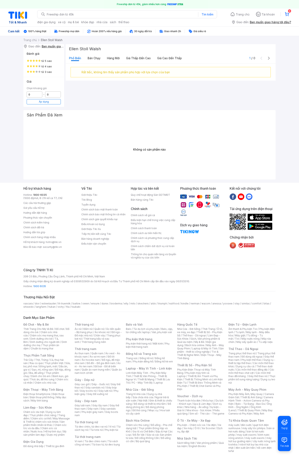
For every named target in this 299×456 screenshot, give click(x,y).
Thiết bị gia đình (55, 446)
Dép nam (93, 408)
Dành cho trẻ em (40, 376)
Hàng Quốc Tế (187, 324)
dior (37, 303)
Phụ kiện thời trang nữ (138, 343)
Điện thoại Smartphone (36, 394)
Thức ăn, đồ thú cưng (42, 379)
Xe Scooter (208, 428)
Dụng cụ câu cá (245, 366)
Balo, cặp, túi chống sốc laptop (149, 330)
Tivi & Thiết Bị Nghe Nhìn (197, 353)
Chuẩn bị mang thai (42, 348)
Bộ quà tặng (143, 441)
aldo (153, 303)
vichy (61, 306)
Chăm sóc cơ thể (41, 418)
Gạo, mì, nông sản (42, 369)
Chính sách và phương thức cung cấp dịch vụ (152, 239)
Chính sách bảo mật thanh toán (99, 209)
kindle (185, 303)
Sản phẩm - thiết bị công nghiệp (200, 350)
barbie (76, 303)
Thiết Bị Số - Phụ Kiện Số (194, 365)
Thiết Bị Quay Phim (249, 410)
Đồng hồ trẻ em (164, 361)
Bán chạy (94, 58)
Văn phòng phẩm (207, 442)
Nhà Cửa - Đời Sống (140, 389)
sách (113, 22)
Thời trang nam (85, 349)
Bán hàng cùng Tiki (142, 199)
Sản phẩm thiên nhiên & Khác (44, 423)
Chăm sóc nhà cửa (45, 382)
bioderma (116, 303)
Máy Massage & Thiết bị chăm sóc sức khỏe (46, 420)
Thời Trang (208, 328)
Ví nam (79, 441)
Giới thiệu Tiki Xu (91, 229)
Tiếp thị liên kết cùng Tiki (96, 233)
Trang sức (132, 358)
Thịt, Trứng (41, 359)
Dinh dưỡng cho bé (41, 338)
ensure (95, 303)
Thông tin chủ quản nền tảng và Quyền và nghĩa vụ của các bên (153, 256)
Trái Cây (28, 359)
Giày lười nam (82, 405)
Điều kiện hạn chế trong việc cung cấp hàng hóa (153, 222)
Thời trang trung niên (94, 341)
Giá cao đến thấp (169, 58)
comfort (257, 303)
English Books (197, 446)
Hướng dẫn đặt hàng (35, 212)
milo (132, 303)
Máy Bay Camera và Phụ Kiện (250, 412)
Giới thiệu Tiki (89, 194)
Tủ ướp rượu (266, 341)
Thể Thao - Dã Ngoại (243, 349)
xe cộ (61, 22)
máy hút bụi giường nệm (250, 439)
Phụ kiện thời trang (139, 339)
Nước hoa (36, 431)
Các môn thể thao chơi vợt (251, 371)
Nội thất (143, 400)
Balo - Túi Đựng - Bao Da (250, 403)
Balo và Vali (134, 324)
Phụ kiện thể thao (251, 359)
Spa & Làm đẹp (202, 403)
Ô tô (197, 428)
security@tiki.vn (52, 246)
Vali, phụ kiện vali (162, 332)
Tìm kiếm (207, 14)
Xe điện (211, 424)
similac (246, 303)
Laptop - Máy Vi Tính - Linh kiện (149, 368)
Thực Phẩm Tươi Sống (38, 355)
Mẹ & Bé (199, 341)
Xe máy (188, 428)
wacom (206, 303)
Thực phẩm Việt (54, 363)
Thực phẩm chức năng (43, 415)
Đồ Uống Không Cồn (147, 438)
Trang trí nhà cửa (135, 394)
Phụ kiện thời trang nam (147, 345)
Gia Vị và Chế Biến (143, 431)
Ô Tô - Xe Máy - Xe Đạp (194, 420)
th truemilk (64, 303)
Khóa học (208, 400)
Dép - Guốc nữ (100, 384)
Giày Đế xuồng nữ (97, 394)
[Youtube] (241, 196)
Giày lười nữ (105, 390)
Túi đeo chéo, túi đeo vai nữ (91, 426)
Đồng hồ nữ (146, 358)
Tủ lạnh (239, 332)
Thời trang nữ (84, 324)
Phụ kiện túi (111, 429)
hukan (52, 306)
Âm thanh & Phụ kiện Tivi (242, 328)
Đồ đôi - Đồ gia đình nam (101, 363)
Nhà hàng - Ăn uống (196, 407)
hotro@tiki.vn (53, 242)
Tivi (237, 338)
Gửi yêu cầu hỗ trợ (33, 207)
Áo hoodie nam (91, 359)
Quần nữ (99, 328)
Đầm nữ (87, 328)
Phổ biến (75, 58)
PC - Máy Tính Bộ (142, 382)
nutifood (174, 303)
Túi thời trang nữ (86, 422)
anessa (216, 303)
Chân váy (99, 335)
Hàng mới (113, 58)
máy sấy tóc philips (253, 428)
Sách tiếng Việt (186, 442)
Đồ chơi (59, 328)
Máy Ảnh (259, 413)
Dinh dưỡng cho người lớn (45, 341)
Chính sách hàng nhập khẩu (39, 237)
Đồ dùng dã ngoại (251, 356)
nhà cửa (102, 22)
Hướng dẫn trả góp (34, 232)
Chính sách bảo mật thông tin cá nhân (103, 214)
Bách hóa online (194, 345)
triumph (162, 303)
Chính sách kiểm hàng (36, 222)
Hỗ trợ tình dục (52, 431)
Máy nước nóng (250, 338)
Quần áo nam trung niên (96, 369)
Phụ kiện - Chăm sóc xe (191, 424)
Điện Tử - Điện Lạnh (242, 324)
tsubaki (76, 306)
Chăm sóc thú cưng (137, 424)
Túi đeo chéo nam (95, 441)
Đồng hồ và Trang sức (141, 353)
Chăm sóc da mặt (33, 411)
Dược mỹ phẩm (56, 434)
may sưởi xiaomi (246, 434)
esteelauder (48, 303)
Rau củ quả (36, 363)
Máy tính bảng (39, 400)
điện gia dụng (46, 22)
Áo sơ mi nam (98, 356)
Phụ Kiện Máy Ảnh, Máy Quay (245, 394)
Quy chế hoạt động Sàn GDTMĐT (150, 194)
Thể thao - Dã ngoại (194, 335)
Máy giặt (240, 335)
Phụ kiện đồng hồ (143, 361)
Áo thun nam (82, 353)
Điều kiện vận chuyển (93, 243)
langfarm (41, 306)
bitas (267, 303)
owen (85, 303)
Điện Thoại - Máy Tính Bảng (43, 389)
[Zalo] (249, 196)
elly (126, 303)
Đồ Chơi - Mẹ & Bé (36, 324)
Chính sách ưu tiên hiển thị (146, 233)
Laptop (158, 382)
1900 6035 (39, 286)
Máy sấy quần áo (246, 341)
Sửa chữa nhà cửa (143, 397)
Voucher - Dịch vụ (189, 396)
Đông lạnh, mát (48, 366)
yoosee (227, 303)
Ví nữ (112, 426)
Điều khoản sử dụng (93, 224)
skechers (143, 303)
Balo (128, 328)
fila (68, 306)
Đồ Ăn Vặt (138, 434)
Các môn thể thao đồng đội (251, 369)
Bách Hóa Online (138, 420)
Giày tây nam (100, 405)
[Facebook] (233, 196)
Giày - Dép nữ (84, 380)
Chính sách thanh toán (144, 228)
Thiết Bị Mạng (146, 379)
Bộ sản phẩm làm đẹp (44, 433)
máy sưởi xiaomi (254, 438)
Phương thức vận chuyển (37, 217)
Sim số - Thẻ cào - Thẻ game (207, 413)
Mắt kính (158, 343)
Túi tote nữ (96, 429)
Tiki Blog (86, 199)
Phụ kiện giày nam (92, 411)
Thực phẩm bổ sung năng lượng (251, 378)
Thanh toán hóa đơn (189, 400)
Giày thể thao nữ (257, 376)
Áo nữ (78, 328)
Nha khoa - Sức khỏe (199, 410)
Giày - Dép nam (86, 401)
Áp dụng (44, 101)
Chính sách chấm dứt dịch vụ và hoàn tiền (153, 248)
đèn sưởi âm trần (245, 447)
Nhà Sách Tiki (187, 438)
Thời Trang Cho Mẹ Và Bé (38, 328)
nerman (195, 303)
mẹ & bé (73, 22)
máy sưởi (233, 424)
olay (237, 303)
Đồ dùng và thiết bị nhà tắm (150, 403)
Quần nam (97, 353)
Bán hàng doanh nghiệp (95, 238)
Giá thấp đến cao (138, 58)
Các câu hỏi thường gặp (37, 202)
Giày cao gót (82, 384)
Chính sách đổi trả (33, 227)
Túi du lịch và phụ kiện (146, 328)
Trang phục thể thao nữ (241, 353)
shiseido (28, 306)
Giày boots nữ (88, 390)
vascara (28, 303)
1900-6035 (40, 194)
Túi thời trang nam (87, 437)
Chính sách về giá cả (143, 215)
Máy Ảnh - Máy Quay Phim (247, 389)
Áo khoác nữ (102, 332)
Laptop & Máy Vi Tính (204, 348)
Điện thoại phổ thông (42, 397)
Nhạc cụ (153, 410)
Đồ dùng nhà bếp (33, 446)
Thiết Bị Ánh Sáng (251, 397)
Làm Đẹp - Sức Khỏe (37, 407)
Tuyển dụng (88, 204)
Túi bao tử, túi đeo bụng (106, 444)
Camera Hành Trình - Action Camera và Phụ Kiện (250, 400)
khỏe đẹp (87, 22)
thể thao (124, 22)
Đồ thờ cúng (139, 410)
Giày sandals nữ (94, 387)
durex (104, 303)
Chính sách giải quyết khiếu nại (99, 219)
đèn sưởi (246, 424)
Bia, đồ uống (36, 372)
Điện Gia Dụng (33, 441)
